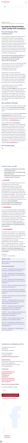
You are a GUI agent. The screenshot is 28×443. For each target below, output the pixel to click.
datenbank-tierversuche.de (8, 371)
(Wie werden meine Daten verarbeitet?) (9, 398)
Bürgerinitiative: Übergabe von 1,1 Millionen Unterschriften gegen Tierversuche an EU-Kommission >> (13, 324)
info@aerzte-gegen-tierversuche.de (10, 356)
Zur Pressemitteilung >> (12, 142)
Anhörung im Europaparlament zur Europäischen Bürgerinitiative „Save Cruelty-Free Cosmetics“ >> (13, 281)
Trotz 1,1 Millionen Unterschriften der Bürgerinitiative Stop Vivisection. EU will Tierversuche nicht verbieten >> (14, 313)
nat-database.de (5, 375)
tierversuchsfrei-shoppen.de (8, 380)
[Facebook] (15, 427)
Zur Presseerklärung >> (14, 120)
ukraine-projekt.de (6, 381)
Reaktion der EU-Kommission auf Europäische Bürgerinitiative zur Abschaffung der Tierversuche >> (13, 275)
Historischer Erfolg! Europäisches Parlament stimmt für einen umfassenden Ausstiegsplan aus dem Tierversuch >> (13, 307)
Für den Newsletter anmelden (10, 395)
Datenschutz (7, 437)
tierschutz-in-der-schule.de (8, 378)
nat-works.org (5, 376)
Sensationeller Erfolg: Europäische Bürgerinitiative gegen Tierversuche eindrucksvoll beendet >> (13, 291)
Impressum (7, 435)
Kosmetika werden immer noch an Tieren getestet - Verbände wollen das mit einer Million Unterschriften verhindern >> (13, 301)
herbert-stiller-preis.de (7, 373)
